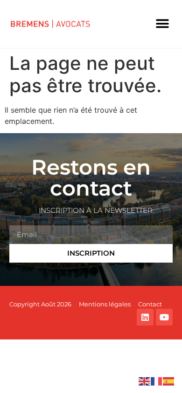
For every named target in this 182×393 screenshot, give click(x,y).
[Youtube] (164, 317)
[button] (162, 24)
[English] (145, 380)
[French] (157, 380)
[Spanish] (169, 380)
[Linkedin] (145, 317)
